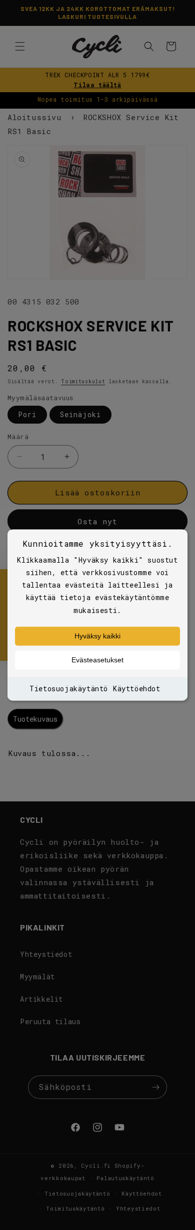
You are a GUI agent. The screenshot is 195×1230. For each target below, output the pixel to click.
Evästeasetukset (98, 660)
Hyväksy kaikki (97, 636)
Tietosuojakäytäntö (69, 688)
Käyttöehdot (136, 688)
